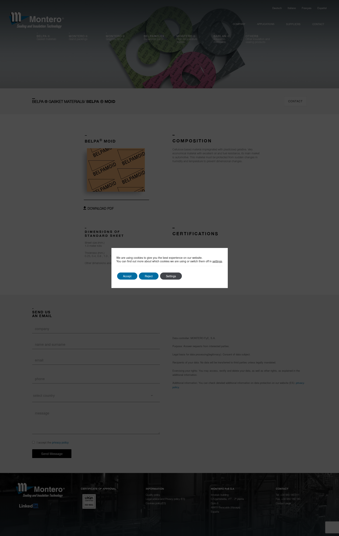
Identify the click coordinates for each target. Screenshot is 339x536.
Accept (127, 276)
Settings (171, 276)
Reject (149, 276)
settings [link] (217, 261)
